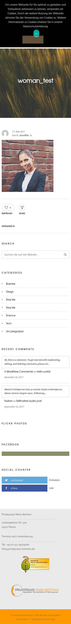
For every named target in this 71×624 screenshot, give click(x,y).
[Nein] (32, 40)
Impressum (22, 619)
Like (51, 488)
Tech (9, 323)
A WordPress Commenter (18, 371)
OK (36, 33)
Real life (10, 299)
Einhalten (54, 480)
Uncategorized (14, 331)
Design (10, 291)
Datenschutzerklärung (43, 619)
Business (10, 283)
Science (11, 315)
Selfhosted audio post (29, 400)
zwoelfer (24, 135)
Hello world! (43, 371)
